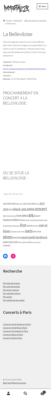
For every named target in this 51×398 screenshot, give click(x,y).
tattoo (29, 242)
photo (8, 236)
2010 (14, 203)
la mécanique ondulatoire (11, 226)
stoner (24, 242)
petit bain (37, 231)
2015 (33, 203)
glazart (37, 215)
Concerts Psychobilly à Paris (15, 331)
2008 (5, 203)
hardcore (7, 219)
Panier (39, 391)
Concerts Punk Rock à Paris (15, 327)
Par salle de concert (12, 293)
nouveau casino (16, 231)
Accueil (9, 20)
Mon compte (8, 393)
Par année (7, 296)
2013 (25, 204)
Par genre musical (11, 290)
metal (29, 225)
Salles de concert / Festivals (35, 20)
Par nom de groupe (11, 286)
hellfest (16, 219)
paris (29, 230)
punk (24, 237)
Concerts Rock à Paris (12, 338)
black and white (23, 209)
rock (15, 241)
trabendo (6, 245)
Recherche (18, 20)
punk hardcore (37, 237)
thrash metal (37, 242)
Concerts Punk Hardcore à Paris (17, 324)
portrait (17, 237)
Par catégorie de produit (14, 300)
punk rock (8, 241)
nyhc (23, 231)
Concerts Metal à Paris (13, 334)
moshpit (35, 226)
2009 (9, 203)
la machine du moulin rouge (38, 220)
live (23, 224)
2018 (5, 209)
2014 (29, 203)
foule (19, 215)
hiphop (22, 220)
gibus (25, 215)
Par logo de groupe (11, 283)
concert (41, 208)
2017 (42, 203)
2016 (37, 204)
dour (5, 216)
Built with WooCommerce (14, 383)
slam (19, 242)
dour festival (11, 216)
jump (27, 220)
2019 (11, 209)
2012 (21, 204)
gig (31, 215)
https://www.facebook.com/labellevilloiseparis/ (24, 68)
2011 (17, 204)
